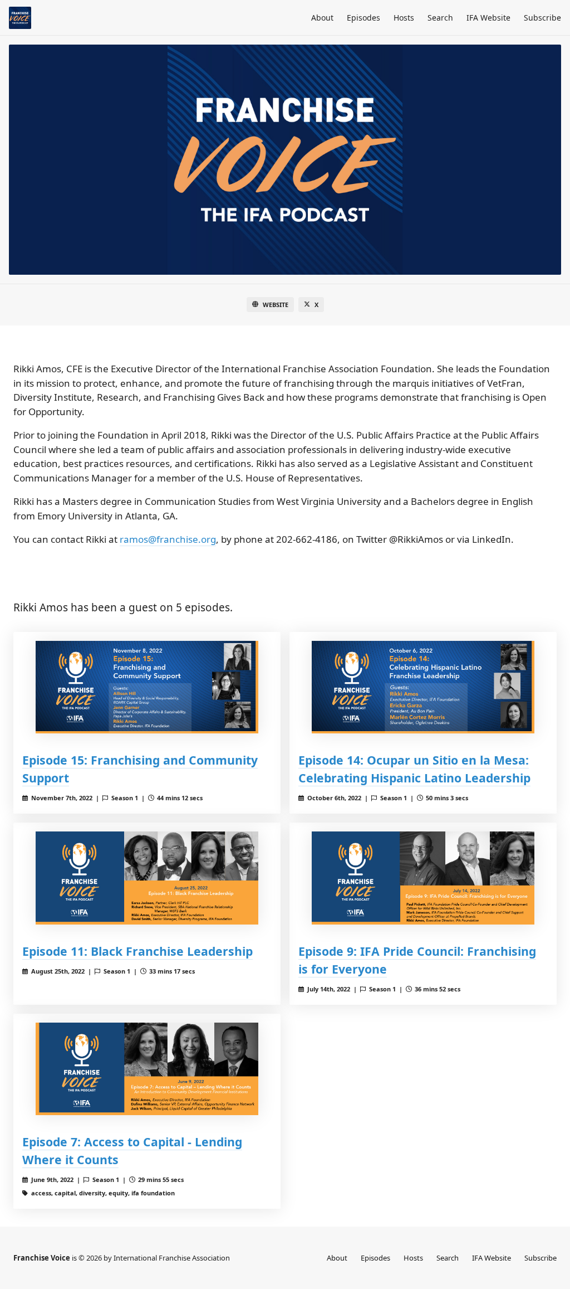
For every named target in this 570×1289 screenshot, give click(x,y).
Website (275, 304)
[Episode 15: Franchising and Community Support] (147, 687)
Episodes (363, 17)
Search (440, 17)
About (322, 17)
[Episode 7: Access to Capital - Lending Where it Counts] (147, 1069)
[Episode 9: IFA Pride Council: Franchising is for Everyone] (423, 878)
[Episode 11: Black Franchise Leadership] (147, 878)
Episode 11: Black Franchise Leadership (137, 951)
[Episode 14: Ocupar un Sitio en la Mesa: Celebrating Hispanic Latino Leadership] (423, 687)
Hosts (404, 17)
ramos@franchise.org (168, 539)
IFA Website (488, 17)
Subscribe (542, 17)
